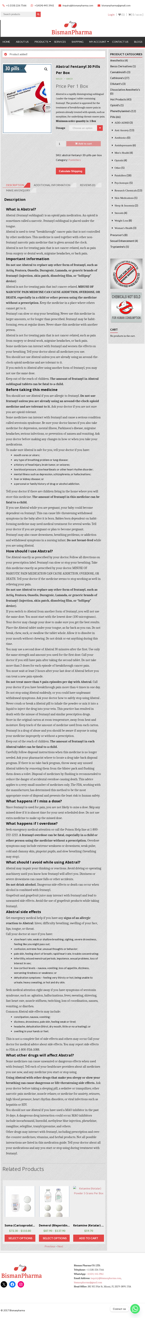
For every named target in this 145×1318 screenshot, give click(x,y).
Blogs (138, 41)
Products (41, 41)
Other (118, 167)
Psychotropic (122, 182)
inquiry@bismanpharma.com (78, 5)
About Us (22, 41)
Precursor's (117, 235)
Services (60, 41)
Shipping (77, 41)
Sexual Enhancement (122, 240)
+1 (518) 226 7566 (16, 5)
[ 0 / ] (137, 14)
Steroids (119, 213)
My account (97, 41)
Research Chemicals (126, 190)
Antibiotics (121, 137)
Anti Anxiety (122, 130)
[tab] (16, 185)
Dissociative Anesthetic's (125, 89)
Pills (112, 116)
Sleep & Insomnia (124, 205)
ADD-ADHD (122, 122)
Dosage (60, 127)
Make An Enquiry (18, 190)
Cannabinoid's (118, 72)
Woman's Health (124, 228)
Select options (20, 1238)
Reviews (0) (87, 185)
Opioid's (115, 105)
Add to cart (85, 143)
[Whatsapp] (135, 1309)
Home (6, 41)
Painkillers (74, 159)
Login (111, 14)
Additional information (52, 185)
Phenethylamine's (120, 111)
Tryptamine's (117, 246)
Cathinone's (117, 77)
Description (15, 185)
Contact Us (120, 41)
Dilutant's (116, 83)
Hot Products (118, 99)
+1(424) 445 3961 (44, 5)
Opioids (119, 160)
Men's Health (122, 152)
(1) (123, 14)
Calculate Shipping (70, 171)
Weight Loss (121, 220)
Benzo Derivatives (121, 66)
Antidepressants (123, 145)
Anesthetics (117, 60)
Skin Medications (124, 198)
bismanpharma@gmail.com (116, 5)
